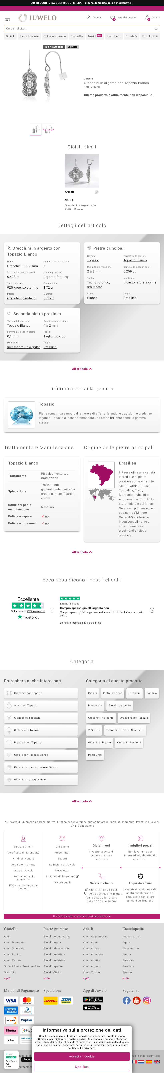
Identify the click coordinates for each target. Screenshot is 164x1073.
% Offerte (94, 730)
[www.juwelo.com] (157, 1061)
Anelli (7, 937)
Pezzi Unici (114, 36)
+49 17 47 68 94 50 (101, 890)
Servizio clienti (101, 883)
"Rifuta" (80, 1042)
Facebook (127, 1000)
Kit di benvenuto (23, 859)
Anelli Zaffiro (12, 960)
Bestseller (77, 36)
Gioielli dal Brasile (99, 743)
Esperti (62, 859)
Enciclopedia (150, 36)
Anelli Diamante (14, 943)
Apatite (127, 972)
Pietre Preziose (29, 36)
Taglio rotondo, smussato (98, 284)
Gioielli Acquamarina (57, 937)
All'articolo (80, 369)
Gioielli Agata (52, 943)
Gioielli (10, 36)
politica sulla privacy (80, 1048)
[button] (7, 18)
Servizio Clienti (23, 847)
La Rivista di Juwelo (62, 865)
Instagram (147, 1000)
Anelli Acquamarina (95, 937)
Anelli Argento (92, 966)
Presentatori (62, 853)
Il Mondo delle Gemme (60, 877)
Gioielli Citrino (53, 972)
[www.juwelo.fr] (134, 1061)
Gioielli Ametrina (54, 960)
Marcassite (95, 705)
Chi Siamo (62, 847)
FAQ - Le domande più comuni (23, 887)
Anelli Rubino (12, 954)
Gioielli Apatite (53, 966)
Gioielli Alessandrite (57, 949)
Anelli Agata (91, 943)
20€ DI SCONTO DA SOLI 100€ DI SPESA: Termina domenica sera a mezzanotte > (82, 3)
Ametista (128, 966)
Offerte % (131, 36)
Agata (126, 943)
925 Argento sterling (22, 287)
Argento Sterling (56, 276)
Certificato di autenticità (23, 853)
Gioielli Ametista (54, 954)
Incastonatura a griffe (140, 282)
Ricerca (156, 28)
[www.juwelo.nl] (141, 1061)
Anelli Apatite (92, 960)
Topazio (93, 260)
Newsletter (62, 871)
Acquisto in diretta (23, 865)
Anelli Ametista (93, 954)
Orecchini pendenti (21, 298)
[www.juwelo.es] (149, 1061)
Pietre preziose (112, 693)
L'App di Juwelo (23, 871)
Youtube (137, 1000)
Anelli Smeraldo (14, 949)
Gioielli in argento (120, 705)
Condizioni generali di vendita (23, 1056)
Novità (94, 36)
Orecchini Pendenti (129, 743)
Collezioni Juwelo (55, 36)
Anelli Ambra (91, 949)
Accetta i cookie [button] (82, 1056)
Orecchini (135, 693)
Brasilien (130, 298)
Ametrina (129, 960)
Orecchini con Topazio (134, 718)
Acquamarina (131, 937)
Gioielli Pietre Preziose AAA (22, 966)
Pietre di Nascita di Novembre (125, 730)
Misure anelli (62, 883)
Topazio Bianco (135, 260)
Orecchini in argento (101, 718)
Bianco (92, 298)
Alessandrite (131, 949)
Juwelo (49, 298)
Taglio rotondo (55, 336)
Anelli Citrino (91, 972)
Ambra (127, 954)
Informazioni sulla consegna (23, 878)
